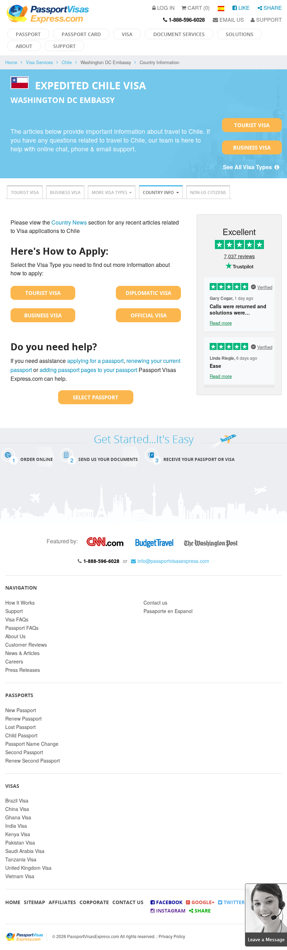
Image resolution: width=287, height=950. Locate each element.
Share (272, 7)
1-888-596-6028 (101, 561)
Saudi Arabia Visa (24, 850)
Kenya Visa (17, 834)
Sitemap (34, 902)
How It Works (20, 602)
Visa (127, 34)
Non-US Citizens (208, 192)
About (24, 46)
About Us (15, 636)
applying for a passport (95, 361)
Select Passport (95, 397)
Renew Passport (23, 718)
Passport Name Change (31, 743)
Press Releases (22, 669)
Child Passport (21, 735)
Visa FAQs (16, 619)
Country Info (159, 192)
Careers (14, 661)
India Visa (16, 825)
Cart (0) (198, 7)
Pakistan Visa (20, 842)
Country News (69, 222)
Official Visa (149, 315)
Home (11, 62)
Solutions (239, 34)
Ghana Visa (18, 817)
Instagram (170, 910)
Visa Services (39, 62)
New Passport (20, 710)
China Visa (17, 808)
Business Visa (252, 147)
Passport (28, 34)
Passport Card (81, 34)
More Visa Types (109, 192)
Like (243, 7)
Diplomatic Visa (148, 292)
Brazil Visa (16, 800)
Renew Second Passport (32, 760)
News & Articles (22, 652)
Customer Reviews (26, 644)
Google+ (202, 902)
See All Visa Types (248, 167)
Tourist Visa (252, 125)
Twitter (233, 902)
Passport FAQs (21, 627)
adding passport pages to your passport (88, 370)
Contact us (155, 602)
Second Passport (24, 752)
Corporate (94, 902)
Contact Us (128, 902)
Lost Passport (20, 726)
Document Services (179, 34)
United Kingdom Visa (28, 867)
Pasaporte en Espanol (168, 610)
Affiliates (62, 902)
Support (268, 19)
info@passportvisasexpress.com (173, 560)
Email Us (231, 19)
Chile (67, 62)
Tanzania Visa (20, 859)
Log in (165, 7)
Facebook (168, 902)
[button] (266, 914)
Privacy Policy (172, 936)
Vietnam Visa (19, 876)
